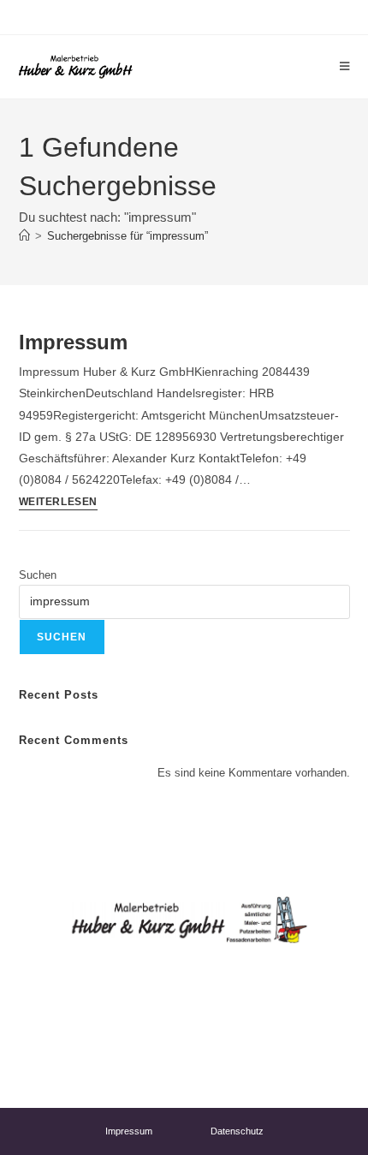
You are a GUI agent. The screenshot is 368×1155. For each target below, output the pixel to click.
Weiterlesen (58, 502)
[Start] (24, 235)
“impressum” (127, 235)
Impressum (73, 342)
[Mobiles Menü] (345, 66)
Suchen (37, 575)
